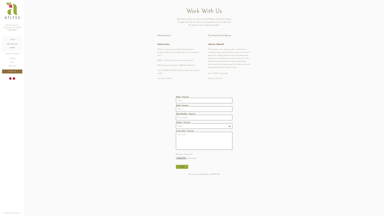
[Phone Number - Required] (204, 117)
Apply (182, 167)
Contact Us (12, 71)
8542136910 (12, 30)
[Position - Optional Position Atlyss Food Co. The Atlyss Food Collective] (204, 126)
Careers (12, 47)
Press (12, 62)
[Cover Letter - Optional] (204, 141)
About (12, 39)
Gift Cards (12, 66)
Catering (12, 58)
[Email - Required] (204, 109)
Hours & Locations (12, 53)
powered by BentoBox (14, 213)
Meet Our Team (12, 44)
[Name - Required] (204, 100)
